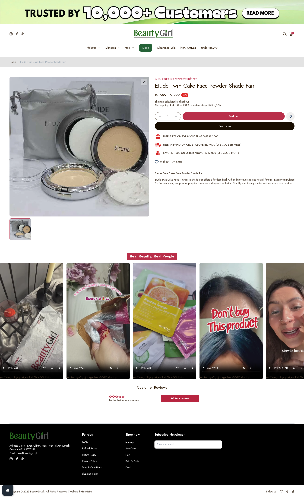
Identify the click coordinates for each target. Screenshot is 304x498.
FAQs (85, 442)
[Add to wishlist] (290, 116)
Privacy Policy (89, 461)
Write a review (180, 398)
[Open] (7, 490)
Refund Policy (89, 448)
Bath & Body (132, 461)
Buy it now (225, 126)
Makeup (129, 442)
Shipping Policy (90, 474)
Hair (127, 455)
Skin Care (130, 448)
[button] (291, 34)
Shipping (159, 101)
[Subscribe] (218, 444)
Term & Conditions (92, 467)
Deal (127, 467)
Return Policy (89, 455)
